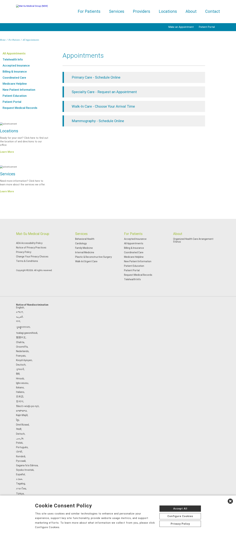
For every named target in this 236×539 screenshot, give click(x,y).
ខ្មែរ (17, 420)
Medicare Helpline (15, 83)
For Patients (89, 11)
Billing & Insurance (15, 71)
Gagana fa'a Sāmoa (27, 465)
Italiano (20, 392)
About (191, 11)
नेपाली (18, 429)
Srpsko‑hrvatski (25, 470)
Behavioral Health (84, 239)
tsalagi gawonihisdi (26, 333)
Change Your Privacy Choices (32, 256)
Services (116, 11)
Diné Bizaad (22, 424)
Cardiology (81, 243)
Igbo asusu (22, 383)
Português (22, 447)
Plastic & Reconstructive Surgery (93, 257)
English (20, 307)
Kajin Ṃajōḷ (22, 415)
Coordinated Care (14, 77)
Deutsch (21, 364)
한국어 (19, 401)
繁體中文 (21, 337)
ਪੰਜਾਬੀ (19, 451)
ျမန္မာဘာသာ (23, 326)
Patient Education (15, 95)
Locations (168, 11)
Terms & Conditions (27, 261)
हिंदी (18, 373)
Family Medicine (84, 248)
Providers (141, 11)
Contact (212, 11)
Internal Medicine (84, 252)
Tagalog (20, 483)
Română (20, 456)
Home (3, 39)
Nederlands (22, 351)
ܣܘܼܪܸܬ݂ (19, 478)
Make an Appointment (181, 27)
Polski (19, 442)
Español (20, 474)
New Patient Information (19, 89)
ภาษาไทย (21, 488)
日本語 (19, 396)
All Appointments (14, 53)
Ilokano (20, 387)
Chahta (20, 342)
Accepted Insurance (16, 65)
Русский (21, 461)
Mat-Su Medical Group (32, 234)
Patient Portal (207, 27)
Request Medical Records (20, 108)
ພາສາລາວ (21, 410)
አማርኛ (19, 312)
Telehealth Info (13, 59)
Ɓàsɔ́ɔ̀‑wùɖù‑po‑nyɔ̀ (27, 406)
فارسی (19, 438)
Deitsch (20, 433)
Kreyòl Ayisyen (24, 360)
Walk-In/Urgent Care (86, 261)
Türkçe (20, 493)
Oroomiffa (22, 346)
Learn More (7, 151)
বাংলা (18, 321)
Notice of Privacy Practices (31, 247)
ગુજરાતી (20, 369)
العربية (19, 316)
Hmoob (20, 378)
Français (21, 355)
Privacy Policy (23, 252)
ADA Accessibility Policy (29, 243)
